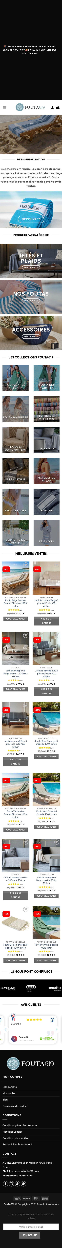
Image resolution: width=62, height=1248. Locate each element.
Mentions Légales (12, 1131)
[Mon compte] (52, 107)
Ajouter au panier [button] (15, 619)
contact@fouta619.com (25, 1171)
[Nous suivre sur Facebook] (5, 1183)
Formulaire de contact (15, 1106)
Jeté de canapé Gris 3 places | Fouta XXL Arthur (15, 744)
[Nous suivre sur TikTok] (17, 1183)
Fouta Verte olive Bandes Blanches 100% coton (15, 814)
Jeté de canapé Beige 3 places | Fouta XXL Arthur (46, 603)
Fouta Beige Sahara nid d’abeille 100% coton (15, 946)
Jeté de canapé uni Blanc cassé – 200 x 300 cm (46, 880)
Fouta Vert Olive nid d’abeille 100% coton (46, 813)
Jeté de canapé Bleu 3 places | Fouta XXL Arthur (46, 673)
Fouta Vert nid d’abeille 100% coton (46, 946)
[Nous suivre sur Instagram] (11, 1183)
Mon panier (8, 1093)
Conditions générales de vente (19, 1125)
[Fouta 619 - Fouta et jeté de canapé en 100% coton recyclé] (31, 107)
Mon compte (9, 1086)
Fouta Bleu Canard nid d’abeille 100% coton (46, 743)
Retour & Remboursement (17, 1144)
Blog (5, 1099)
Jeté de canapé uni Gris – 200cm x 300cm (15, 879)
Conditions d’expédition (15, 1138)
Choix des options (46, 621)
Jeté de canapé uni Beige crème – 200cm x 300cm (15, 673)
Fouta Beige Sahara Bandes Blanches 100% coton (15, 603)
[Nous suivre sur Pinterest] (23, 1183)
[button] (4, 107)
